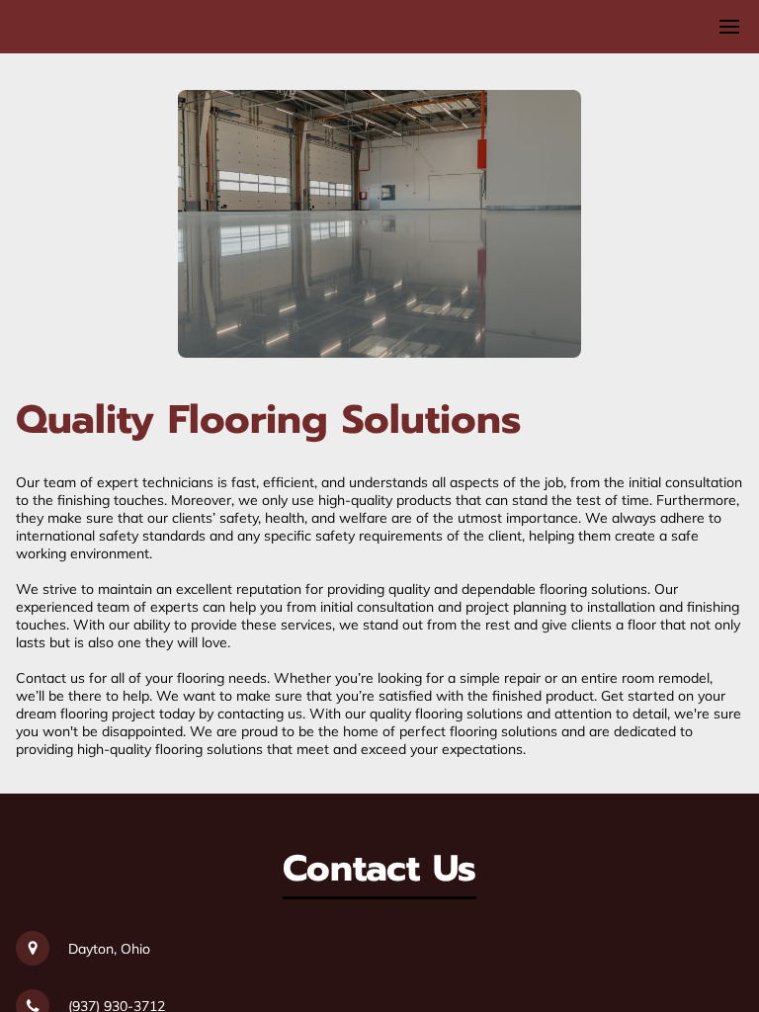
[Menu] (729, 27)
